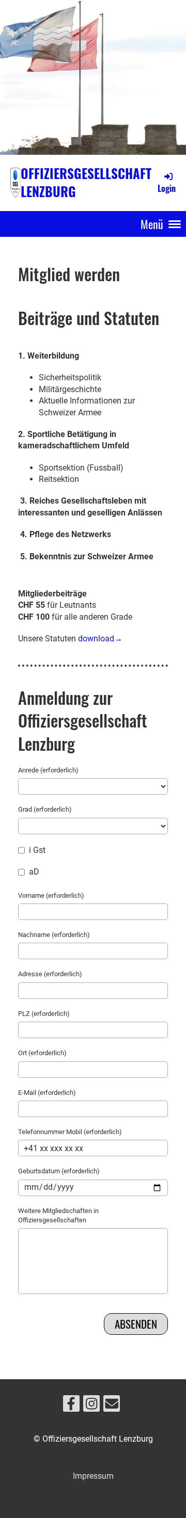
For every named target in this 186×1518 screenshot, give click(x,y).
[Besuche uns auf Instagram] (91, 1406)
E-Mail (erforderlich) (47, 1092)
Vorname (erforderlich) (51, 895)
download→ (100, 638)
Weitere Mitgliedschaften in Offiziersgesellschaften (58, 1215)
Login (167, 188)
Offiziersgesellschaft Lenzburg (86, 182)
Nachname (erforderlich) (54, 935)
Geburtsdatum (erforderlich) (59, 1171)
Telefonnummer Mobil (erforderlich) (70, 1132)
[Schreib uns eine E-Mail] (111, 1406)
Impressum (93, 1476)
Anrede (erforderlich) (48, 770)
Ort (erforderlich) (42, 1053)
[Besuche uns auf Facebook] (71, 1406)
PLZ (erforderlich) (44, 1014)
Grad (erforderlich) (45, 809)
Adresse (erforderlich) (50, 974)
